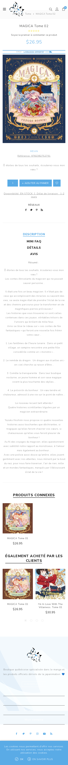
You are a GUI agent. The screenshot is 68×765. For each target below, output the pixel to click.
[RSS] (51, 733)
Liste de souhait (57, 183)
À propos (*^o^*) (34, 684)
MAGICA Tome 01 (17, 538)
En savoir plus (43, 759)
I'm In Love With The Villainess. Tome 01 (50, 606)
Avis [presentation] (34, 254)
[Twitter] (23, 733)
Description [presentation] (34, 234)
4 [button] (42, 620)
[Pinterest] (30, 733)
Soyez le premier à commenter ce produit (34, 35)
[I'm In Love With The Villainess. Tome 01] (50, 584)
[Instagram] (37, 733)
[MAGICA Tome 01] (18, 518)
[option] (17, 592)
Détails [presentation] (34, 248)
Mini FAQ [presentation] (34, 241)
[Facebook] (16, 733)
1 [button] (26, 620)
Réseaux (34, 204)
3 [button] (37, 620)
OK (21, 759)
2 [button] (31, 620)
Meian (34, 151)
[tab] (34, 234)
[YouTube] (44, 733)
